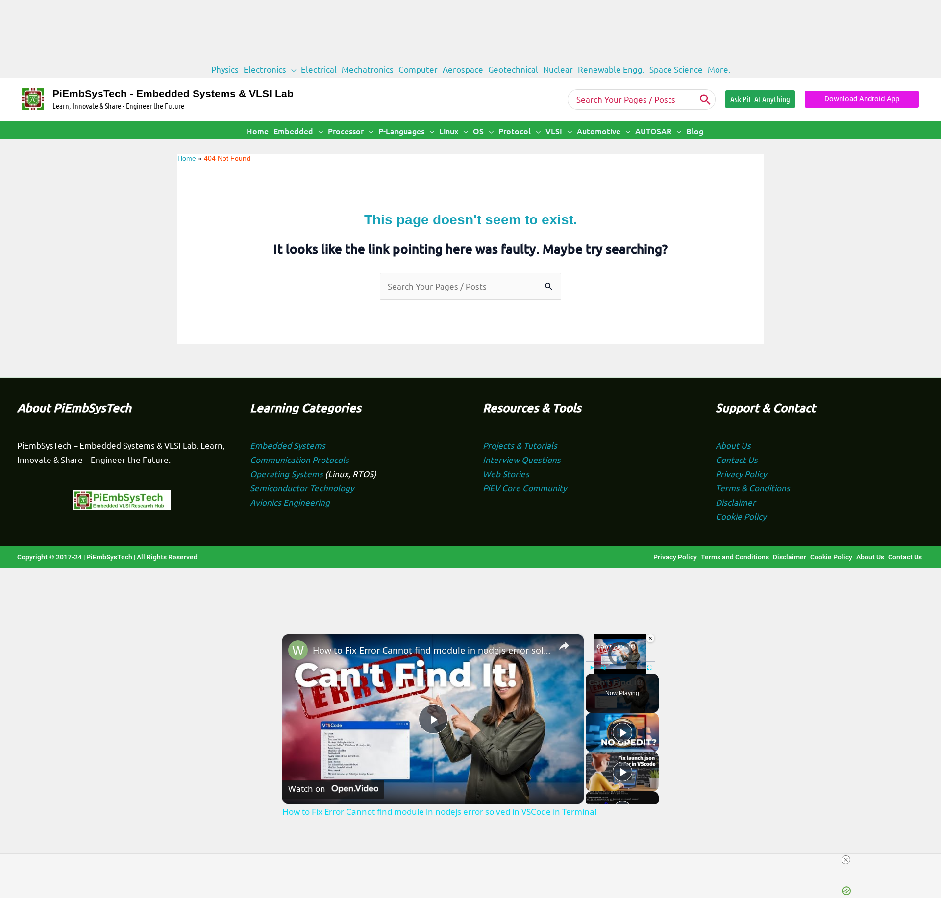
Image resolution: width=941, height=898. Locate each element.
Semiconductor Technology (302, 488)
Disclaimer (736, 502)
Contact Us (737, 459)
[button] (291, 69)
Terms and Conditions (735, 557)
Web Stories (506, 473)
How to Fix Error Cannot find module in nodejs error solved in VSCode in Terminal (431, 650)
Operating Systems (287, 473)
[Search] (705, 99)
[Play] (622, 732)
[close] (846, 859)
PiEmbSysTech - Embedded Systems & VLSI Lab (173, 93)
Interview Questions (522, 459)
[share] (564, 646)
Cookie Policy (741, 516)
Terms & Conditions (753, 488)
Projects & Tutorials (520, 445)
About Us (733, 445)
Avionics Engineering (290, 502)
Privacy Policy (741, 473)
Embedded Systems (287, 445)
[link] (298, 650)
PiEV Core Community (525, 488)
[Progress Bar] (620, 661)
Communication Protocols (299, 459)
